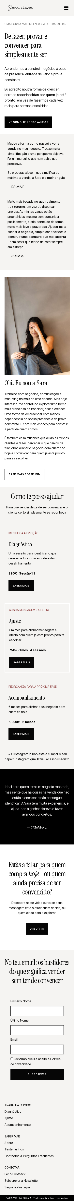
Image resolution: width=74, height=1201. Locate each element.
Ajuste (9, 1118)
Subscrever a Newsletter (22, 1181)
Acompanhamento (18, 1125)
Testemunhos (14, 1149)
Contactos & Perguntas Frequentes (29, 1156)
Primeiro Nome (20, 1001)
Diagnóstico (13, 1111)
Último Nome (19, 1020)
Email (14, 1039)
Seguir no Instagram (18, 1187)
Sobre (9, 1143)
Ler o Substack (15, 1174)
